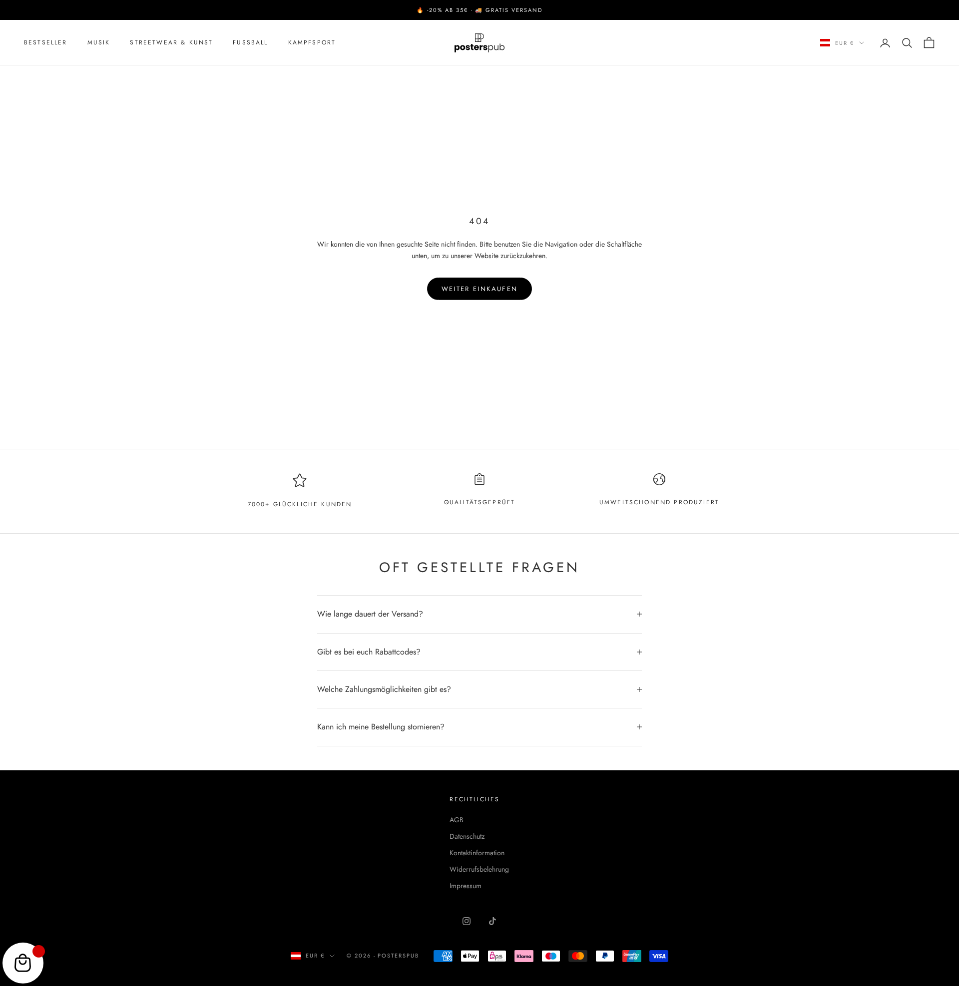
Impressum (465, 886)
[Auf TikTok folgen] (492, 921)
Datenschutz (467, 836)
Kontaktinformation (477, 853)
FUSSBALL (250, 42)
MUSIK (98, 42)
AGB (457, 820)
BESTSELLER (45, 42)
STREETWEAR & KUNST (171, 42)
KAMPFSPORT (312, 42)
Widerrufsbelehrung (479, 869)
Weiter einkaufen (479, 289)
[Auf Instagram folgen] (467, 921)
